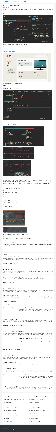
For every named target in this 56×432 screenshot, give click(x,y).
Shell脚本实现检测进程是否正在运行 (10, 269)
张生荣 (14, 429)
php (30, 1)
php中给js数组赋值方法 (7, 402)
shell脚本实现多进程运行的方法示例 (10, 263)
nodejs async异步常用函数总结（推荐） (35, 407)
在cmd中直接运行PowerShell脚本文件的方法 (12, 288)
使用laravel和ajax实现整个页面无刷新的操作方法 (11, 415)
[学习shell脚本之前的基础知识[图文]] (10, 379)
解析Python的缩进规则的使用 (8, 421)
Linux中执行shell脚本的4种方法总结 (10, 368)
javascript (15, 1)
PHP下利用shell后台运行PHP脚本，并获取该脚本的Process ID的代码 (17, 276)
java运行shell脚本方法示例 (8, 355)
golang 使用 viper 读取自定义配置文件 (35, 421)
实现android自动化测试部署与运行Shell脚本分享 (12, 349)
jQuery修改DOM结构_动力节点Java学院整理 (36, 399)
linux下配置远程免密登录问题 (33, 418)
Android (25, 1)
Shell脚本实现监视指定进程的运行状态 (10, 295)
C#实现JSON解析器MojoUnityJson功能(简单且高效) (12, 413)
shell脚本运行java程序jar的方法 (9, 301)
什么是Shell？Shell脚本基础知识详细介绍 (11, 386)
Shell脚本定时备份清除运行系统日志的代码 (11, 256)
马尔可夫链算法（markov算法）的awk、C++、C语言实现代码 (14, 399)
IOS (27, 1)
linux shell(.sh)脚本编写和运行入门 (10, 362)
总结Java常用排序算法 (7, 418)
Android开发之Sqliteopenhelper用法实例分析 (11, 407)
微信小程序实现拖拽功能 (33, 413)
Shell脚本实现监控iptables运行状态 (26, 307)
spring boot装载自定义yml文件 (9, 396)
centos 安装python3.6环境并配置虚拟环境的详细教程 (37, 410)
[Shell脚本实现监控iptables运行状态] (10, 312)
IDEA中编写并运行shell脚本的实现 (10, 319)
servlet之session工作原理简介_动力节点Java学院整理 (37, 396)
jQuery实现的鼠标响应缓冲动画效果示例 (10, 410)
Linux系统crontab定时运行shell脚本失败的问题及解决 (13, 331)
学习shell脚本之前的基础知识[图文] (26, 374)
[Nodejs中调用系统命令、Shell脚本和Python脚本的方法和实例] (10, 342)
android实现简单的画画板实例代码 (34, 402)
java (18, 1)
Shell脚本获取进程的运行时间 (9, 282)
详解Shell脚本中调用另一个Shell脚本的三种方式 (12, 325)
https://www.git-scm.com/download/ (9, 51)
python (22, 1)
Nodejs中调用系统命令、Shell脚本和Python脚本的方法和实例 (31, 338)
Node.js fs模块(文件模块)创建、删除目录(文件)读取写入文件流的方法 (40, 415)
